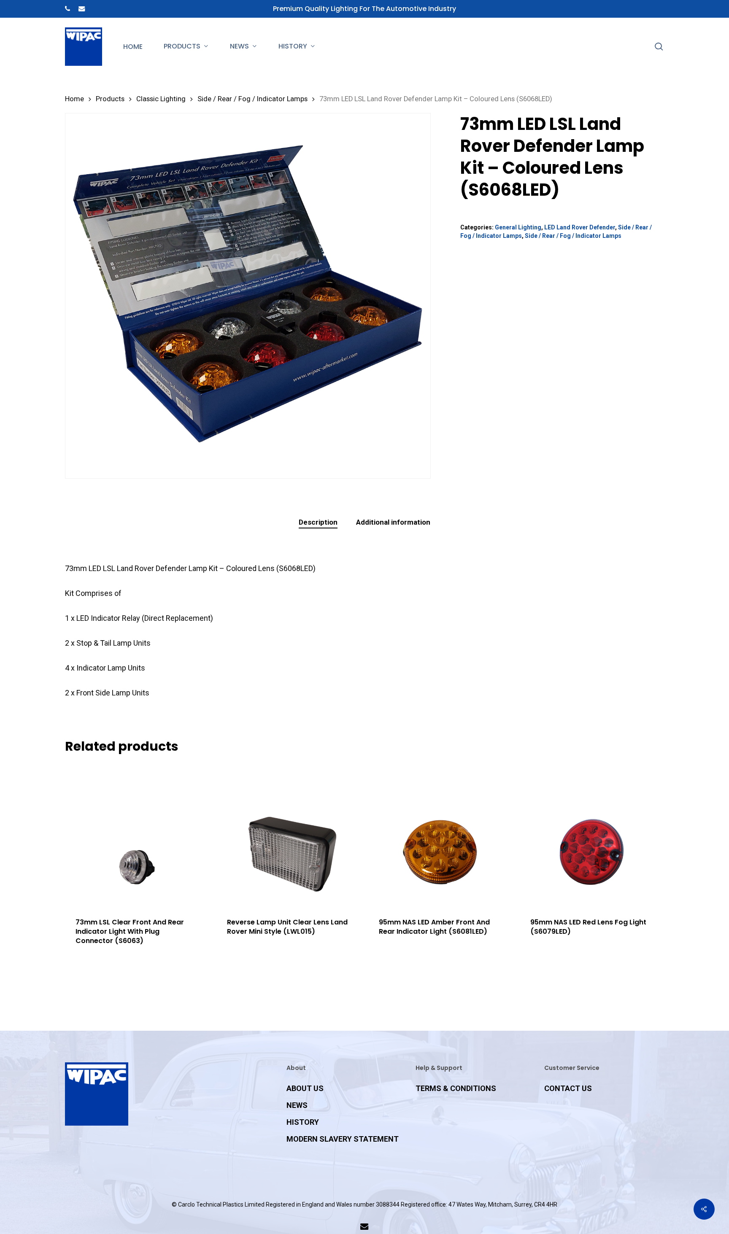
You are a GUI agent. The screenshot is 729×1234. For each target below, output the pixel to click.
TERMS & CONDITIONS (456, 1088)
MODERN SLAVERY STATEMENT (342, 1138)
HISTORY (302, 1122)
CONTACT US (568, 1088)
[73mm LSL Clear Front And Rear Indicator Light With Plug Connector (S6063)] (137, 835)
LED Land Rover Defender (579, 227)
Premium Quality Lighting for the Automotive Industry (364, 8)
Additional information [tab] (393, 522)
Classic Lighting (161, 99)
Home (74, 99)
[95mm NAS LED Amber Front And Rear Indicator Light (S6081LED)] (440, 835)
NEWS (297, 1105)
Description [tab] (318, 522)
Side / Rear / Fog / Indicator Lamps (252, 99)
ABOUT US (305, 1088)
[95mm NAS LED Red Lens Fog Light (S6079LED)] (592, 835)
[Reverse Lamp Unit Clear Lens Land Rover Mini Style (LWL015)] (288, 835)
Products (110, 99)
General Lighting (518, 227)
